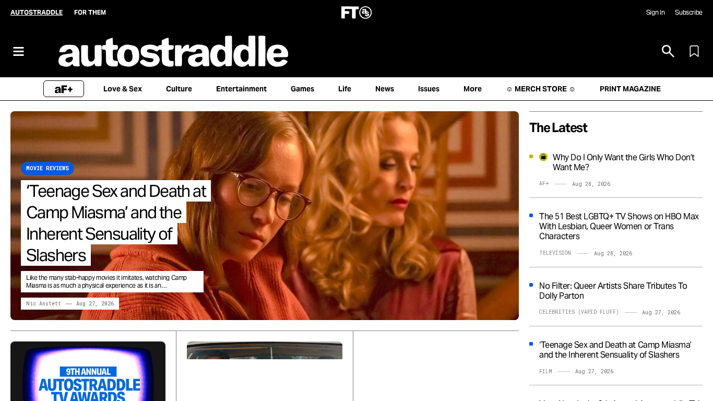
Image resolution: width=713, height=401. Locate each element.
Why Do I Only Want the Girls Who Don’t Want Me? (624, 162)
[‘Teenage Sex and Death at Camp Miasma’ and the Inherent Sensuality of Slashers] (264, 215)
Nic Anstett (43, 303)
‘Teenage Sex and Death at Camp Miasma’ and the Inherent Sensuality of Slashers (116, 223)
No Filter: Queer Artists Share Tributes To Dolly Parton (613, 291)
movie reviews (47, 168)
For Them (90, 12)
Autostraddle (36, 12)
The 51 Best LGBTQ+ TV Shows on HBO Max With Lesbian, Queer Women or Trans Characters (619, 226)
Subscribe (689, 12)
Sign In (655, 12)
